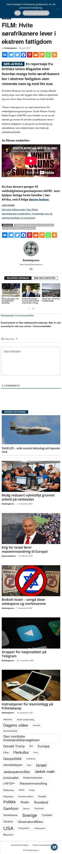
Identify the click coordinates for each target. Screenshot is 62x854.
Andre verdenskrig (25, 720)
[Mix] (42, 54)
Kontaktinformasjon (20, 845)
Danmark (36, 725)
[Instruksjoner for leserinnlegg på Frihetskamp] (31, 685)
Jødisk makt (45, 771)
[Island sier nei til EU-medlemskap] (51, 290)
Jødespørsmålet (16, 772)
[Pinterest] (29, 54)
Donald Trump (14, 746)
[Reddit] (36, 54)
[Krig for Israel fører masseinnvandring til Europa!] (31, 528)
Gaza (35, 752)
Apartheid (20, 225)
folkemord (15, 228)
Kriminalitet (11, 778)
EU (31, 746)
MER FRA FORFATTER (44, 278)
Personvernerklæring (42, 845)
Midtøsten (8, 790)
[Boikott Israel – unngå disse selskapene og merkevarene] (31, 580)
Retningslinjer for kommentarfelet (17, 315)
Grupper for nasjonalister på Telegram (24, 654)
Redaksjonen (10, 48)
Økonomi (8, 834)
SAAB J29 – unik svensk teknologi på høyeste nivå (31, 450)
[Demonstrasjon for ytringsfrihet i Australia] (11, 290)
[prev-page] (29, 308)
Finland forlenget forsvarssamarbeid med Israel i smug (30, 300)
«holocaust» (39, 828)
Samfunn (10, 808)
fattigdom (48, 225)
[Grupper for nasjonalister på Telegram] (31, 632)
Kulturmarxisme (32, 777)
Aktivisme (7, 719)
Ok (17, 13)
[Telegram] (11, 54)
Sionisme (39, 808)
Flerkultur (21, 752)
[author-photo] (31, 249)
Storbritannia (10, 815)
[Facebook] (23, 54)
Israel (41, 765)
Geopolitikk (12, 759)
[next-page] (33, 308)
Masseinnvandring (33, 783)
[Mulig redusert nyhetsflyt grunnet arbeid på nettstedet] (31, 476)
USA (8, 828)
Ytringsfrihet (23, 828)
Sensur (26, 808)
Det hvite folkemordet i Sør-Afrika (20, 209)
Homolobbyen (12, 765)
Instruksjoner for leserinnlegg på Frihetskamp (27, 706)
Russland (41, 802)
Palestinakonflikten (25, 796)
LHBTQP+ (9, 783)
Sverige (29, 815)
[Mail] (31, 269)
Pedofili (42, 796)
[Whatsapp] (48, 54)
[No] (57, 9)
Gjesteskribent (9, 556)
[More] (54, 54)
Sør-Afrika (29, 228)
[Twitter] (17, 54)
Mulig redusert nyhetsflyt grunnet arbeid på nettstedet (28, 497)
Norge (32, 790)
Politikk (9, 802)
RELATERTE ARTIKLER (18, 278)
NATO (21, 790)
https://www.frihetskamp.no (31, 264)
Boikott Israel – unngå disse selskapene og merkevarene (24, 601)
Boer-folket (34, 225)
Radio (24, 802)
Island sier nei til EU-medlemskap (51, 299)
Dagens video (15, 725)
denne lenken (39, 199)
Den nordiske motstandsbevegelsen (21, 738)
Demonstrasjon (10, 731)
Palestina (8, 796)
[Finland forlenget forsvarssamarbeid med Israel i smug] (31, 290)
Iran (29, 765)
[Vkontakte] (5, 54)
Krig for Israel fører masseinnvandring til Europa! (25, 549)
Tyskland (47, 815)
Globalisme (31, 759)
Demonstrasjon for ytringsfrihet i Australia (10, 300)
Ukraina (8, 821)
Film (5, 228)
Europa (44, 746)
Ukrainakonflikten (30, 822)
